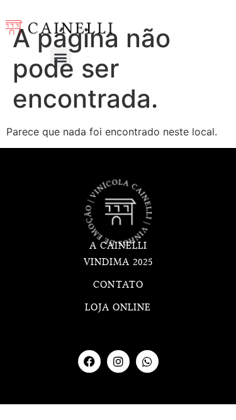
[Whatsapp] (147, 361)
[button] (60, 57)
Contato (118, 284)
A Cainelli (118, 245)
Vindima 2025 (118, 262)
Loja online (118, 307)
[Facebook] (89, 361)
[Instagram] (118, 361)
